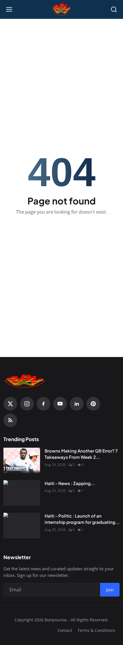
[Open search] (114, 9)
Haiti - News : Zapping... (70, 483)
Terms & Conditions (96, 630)
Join (110, 590)
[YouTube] (60, 404)
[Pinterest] (93, 404)
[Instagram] (27, 404)
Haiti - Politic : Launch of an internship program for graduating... (82, 519)
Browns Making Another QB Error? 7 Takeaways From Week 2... (81, 454)
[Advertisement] (61, 60)
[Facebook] (43, 404)
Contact (64, 630)
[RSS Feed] (10, 420)
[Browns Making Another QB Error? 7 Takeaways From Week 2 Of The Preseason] (21, 460)
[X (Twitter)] (10, 404)
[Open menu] (9, 9)
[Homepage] (61, 9)
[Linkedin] (77, 404)
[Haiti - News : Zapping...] (21, 493)
